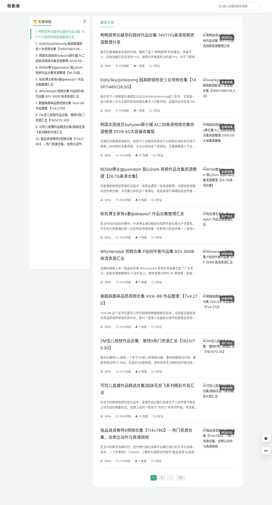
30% (266, 451)
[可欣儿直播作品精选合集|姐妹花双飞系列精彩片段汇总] (219, 400)
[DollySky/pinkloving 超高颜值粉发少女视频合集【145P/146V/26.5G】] (219, 94)
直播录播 (226, 82)
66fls (107, 65)
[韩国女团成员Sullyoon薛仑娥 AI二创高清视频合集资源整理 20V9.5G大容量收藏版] (219, 139)
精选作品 (226, 37)
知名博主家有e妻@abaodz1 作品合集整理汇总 (142, 213)
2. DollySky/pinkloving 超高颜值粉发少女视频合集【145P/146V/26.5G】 (58, 49)
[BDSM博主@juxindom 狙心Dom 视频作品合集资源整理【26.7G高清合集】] (219, 184)
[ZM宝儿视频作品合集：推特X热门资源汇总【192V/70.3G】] (219, 356)
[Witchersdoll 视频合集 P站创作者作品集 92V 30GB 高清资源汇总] (219, 266)
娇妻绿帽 (226, 253)
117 (180, 477)
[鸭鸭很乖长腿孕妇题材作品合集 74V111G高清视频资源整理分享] (219, 50)
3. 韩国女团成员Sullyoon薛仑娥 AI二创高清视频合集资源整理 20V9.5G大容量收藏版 (60, 61)
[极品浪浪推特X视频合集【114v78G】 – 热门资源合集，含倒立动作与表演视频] (219, 445)
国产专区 (226, 216)
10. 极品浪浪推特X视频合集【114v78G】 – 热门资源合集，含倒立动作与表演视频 (60, 144)
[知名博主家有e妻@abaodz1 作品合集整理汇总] (219, 225)
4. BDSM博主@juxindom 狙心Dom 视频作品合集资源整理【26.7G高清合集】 (59, 73)
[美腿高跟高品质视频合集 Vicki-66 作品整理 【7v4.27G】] (219, 311)
